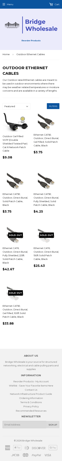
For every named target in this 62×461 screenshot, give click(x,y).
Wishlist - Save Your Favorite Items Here (31, 385)
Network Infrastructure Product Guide (31, 394)
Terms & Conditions (31, 402)
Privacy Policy (31, 406)
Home (6, 54)
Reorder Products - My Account (31, 381)
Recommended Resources (31, 410)
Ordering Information (31, 398)
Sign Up (53, 424)
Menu (10, 4)
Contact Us (31, 389)
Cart (56, 4)
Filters (53, 106)
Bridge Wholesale (32, 440)
